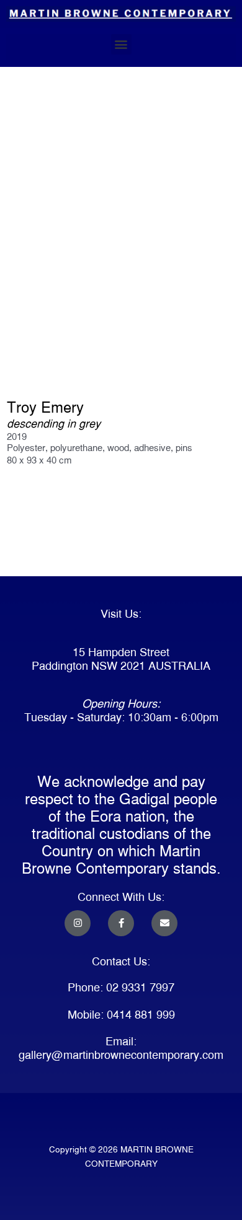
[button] (121, 44)
